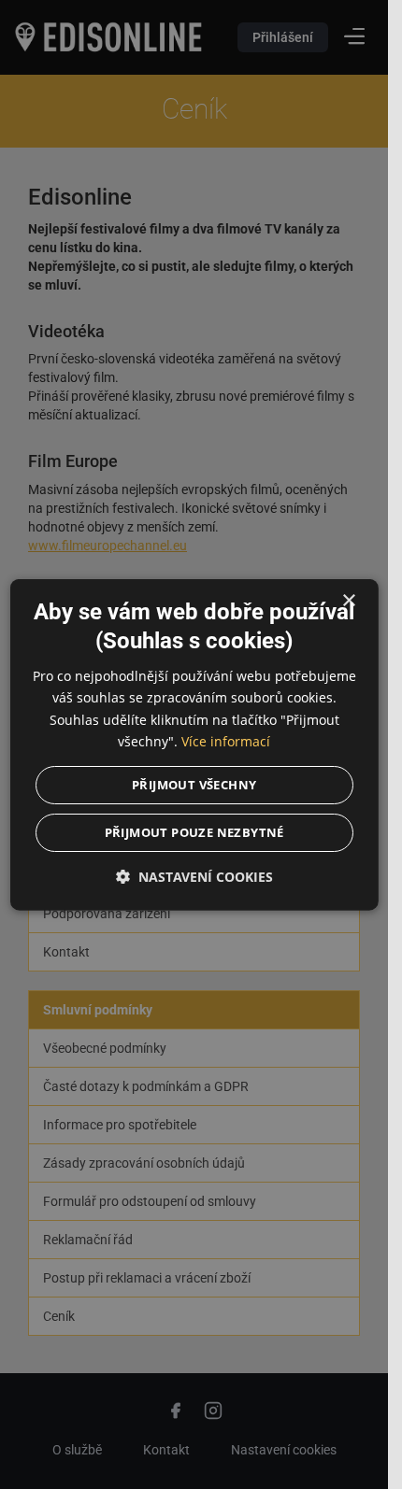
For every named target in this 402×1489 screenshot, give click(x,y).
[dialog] (193, 745)
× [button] (348, 601)
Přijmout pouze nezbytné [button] (193, 831)
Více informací (225, 740)
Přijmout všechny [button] (194, 783)
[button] (193, 875)
